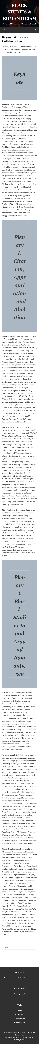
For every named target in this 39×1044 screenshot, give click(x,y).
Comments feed (19, 1018)
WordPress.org (19, 1022)
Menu (5, 30)
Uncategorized (19, 994)
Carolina (23, 1040)
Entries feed (19, 1014)
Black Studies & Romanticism (19, 11)
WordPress (23, 1037)
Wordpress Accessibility (12, 1032)
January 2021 (21, 977)
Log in (20, 1010)
